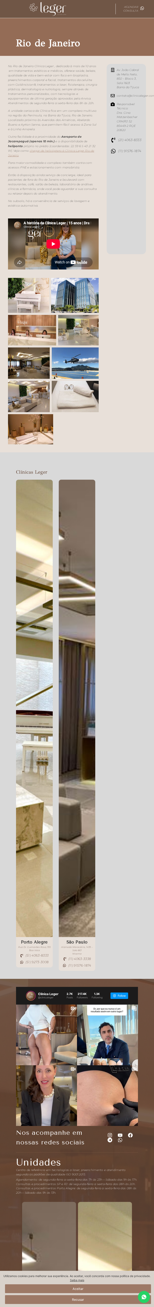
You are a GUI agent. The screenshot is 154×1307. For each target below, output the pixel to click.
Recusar (78, 1300)
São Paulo (77, 942)
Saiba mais (77, 1280)
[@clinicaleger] (31, 996)
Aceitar (78, 1289)
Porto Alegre (34, 942)
